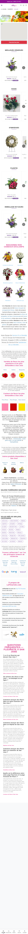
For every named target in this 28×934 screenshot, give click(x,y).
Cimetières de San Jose (9, 769)
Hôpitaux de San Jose (8, 745)
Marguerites (22, 369)
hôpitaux (14, 505)
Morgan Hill (13, 535)
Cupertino (4, 523)
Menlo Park (11, 532)
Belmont (20, 541)
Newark (18, 529)
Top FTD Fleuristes (21, 588)
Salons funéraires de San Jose (10, 719)
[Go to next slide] (23, 67)
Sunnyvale (12, 523)
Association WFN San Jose (9, 606)
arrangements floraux (8, 310)
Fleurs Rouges (13, 399)
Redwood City (14, 538)
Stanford (4, 532)
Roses (5, 369)
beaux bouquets (19, 308)
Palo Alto (11, 529)
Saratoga (20, 523)
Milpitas (23, 520)
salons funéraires (16, 484)
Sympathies (14, 442)
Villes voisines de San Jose (10, 673)
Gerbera (13, 369)
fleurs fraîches (18, 322)
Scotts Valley (5, 538)
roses (24, 322)
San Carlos (4, 541)
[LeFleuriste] (13, 5)
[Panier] (23, 5)
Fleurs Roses (5, 399)
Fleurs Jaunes (21, 399)
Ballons (22, 462)
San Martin (12, 541)
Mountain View (13, 526)
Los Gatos (4, 526)
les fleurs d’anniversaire (14, 316)
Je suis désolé (16, 440)
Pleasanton (23, 538)
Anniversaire (17, 439)
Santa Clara (4, 520)
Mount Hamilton (14, 520)
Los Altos (22, 526)
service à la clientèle (19, 335)
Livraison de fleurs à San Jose (10, 696)
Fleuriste (10, 9)
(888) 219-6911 (17, 1)
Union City (4, 535)
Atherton (19, 532)
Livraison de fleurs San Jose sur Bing (14, 562)
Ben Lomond (21, 535)
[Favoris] (21, 5)
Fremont (4, 529)
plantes (4, 324)
